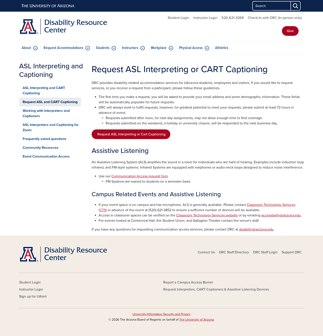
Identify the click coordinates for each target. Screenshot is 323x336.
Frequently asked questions (44, 139)
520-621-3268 (232, 18)
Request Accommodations (63, 48)
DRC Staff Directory (234, 252)
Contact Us (206, 252)
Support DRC (292, 252)
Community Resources (40, 147)
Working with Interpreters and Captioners (46, 113)
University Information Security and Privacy (161, 314)
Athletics (221, 48)
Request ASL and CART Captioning (50, 102)
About (26, 48)
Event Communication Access (46, 156)
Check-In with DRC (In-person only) (275, 18)
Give (290, 31)
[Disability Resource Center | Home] (65, 26)
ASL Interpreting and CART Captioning (44, 90)
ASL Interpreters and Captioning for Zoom (51, 127)
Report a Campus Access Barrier (188, 282)
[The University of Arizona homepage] (48, 5)
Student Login (178, 18)
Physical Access (191, 48)
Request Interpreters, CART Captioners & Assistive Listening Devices (216, 289)
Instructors (130, 48)
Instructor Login (205, 18)
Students (102, 48)
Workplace (159, 48)
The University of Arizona (196, 319)
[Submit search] (296, 6)
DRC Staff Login (265, 252)
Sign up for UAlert (33, 296)
